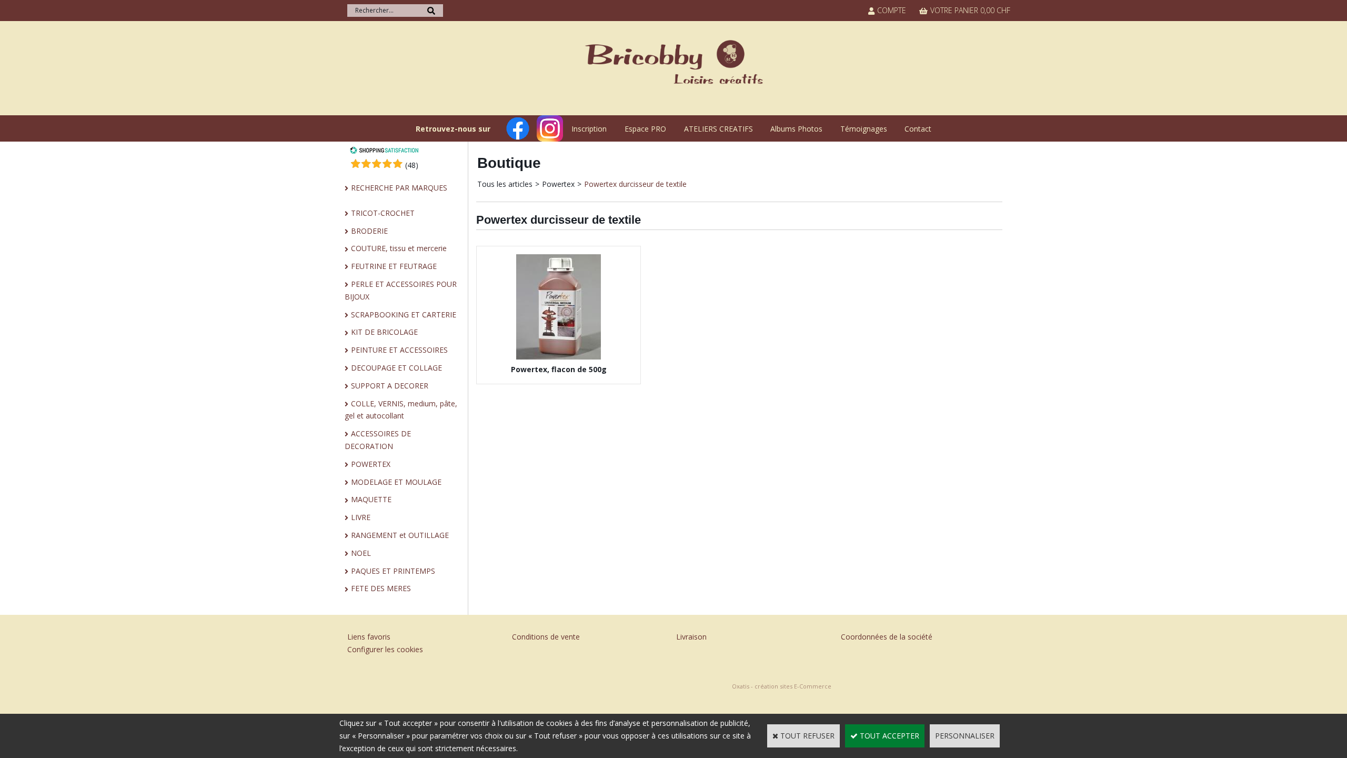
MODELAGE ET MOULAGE (396, 482)
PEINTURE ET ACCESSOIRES (399, 350)
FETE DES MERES (381, 588)
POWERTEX (370, 464)
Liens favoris (368, 637)
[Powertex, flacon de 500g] (558, 357)
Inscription (589, 129)
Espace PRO (645, 129)
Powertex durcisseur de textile (635, 184)
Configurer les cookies (385, 649)
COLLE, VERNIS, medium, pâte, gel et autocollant (401, 409)
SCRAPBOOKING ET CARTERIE (403, 315)
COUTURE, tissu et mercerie (399, 248)
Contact (917, 129)
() (411, 165)
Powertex (558, 184)
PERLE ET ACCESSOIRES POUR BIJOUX (401, 290)
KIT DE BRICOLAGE (384, 332)
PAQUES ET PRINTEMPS (393, 571)
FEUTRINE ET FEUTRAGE (394, 266)
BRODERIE (369, 231)
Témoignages (863, 129)
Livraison (691, 637)
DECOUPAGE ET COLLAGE (396, 368)
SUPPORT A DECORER (389, 386)
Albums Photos (796, 129)
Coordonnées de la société (886, 637)
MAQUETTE (371, 499)
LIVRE (360, 517)
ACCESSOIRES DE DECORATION (378, 439)
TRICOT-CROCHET (383, 213)
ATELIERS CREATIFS (718, 129)
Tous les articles (504, 184)
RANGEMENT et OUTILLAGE (400, 535)
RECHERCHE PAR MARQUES (399, 188)
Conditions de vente (546, 637)
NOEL (361, 553)
